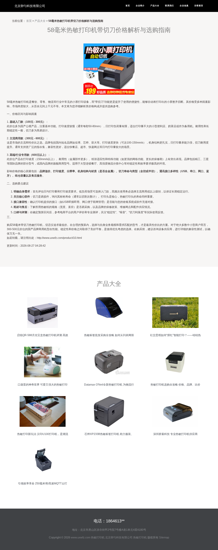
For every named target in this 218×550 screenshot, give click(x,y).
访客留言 (198, 5)
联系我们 (169, 5)
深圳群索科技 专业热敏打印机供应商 (175, 434)
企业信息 (184, 5)
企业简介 (140, 5)
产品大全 (154, 5)
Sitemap (164, 537)
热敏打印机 (98, 537)
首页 (128, 5)
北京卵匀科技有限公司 (29, 6)
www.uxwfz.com (80, 537)
